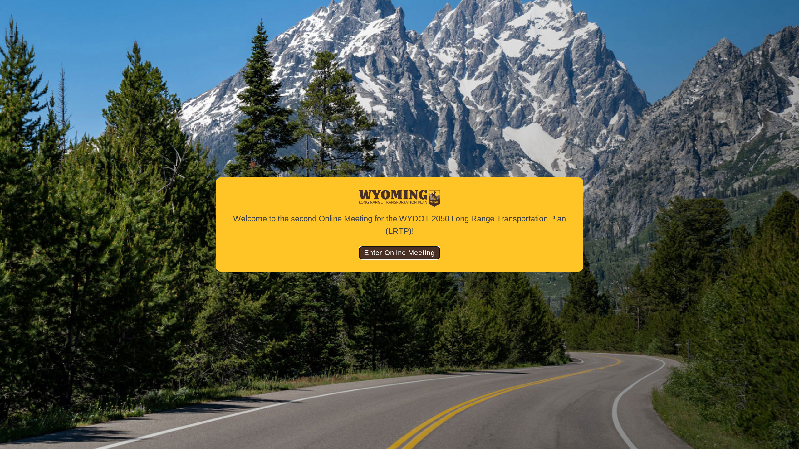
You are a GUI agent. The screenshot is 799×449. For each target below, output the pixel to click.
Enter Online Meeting (399, 253)
